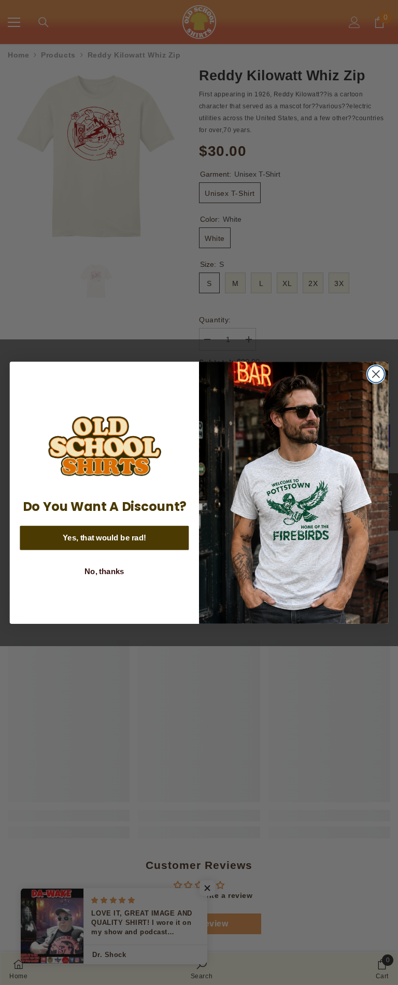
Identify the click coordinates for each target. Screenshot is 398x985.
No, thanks (104, 571)
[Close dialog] (376, 373)
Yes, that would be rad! (104, 537)
